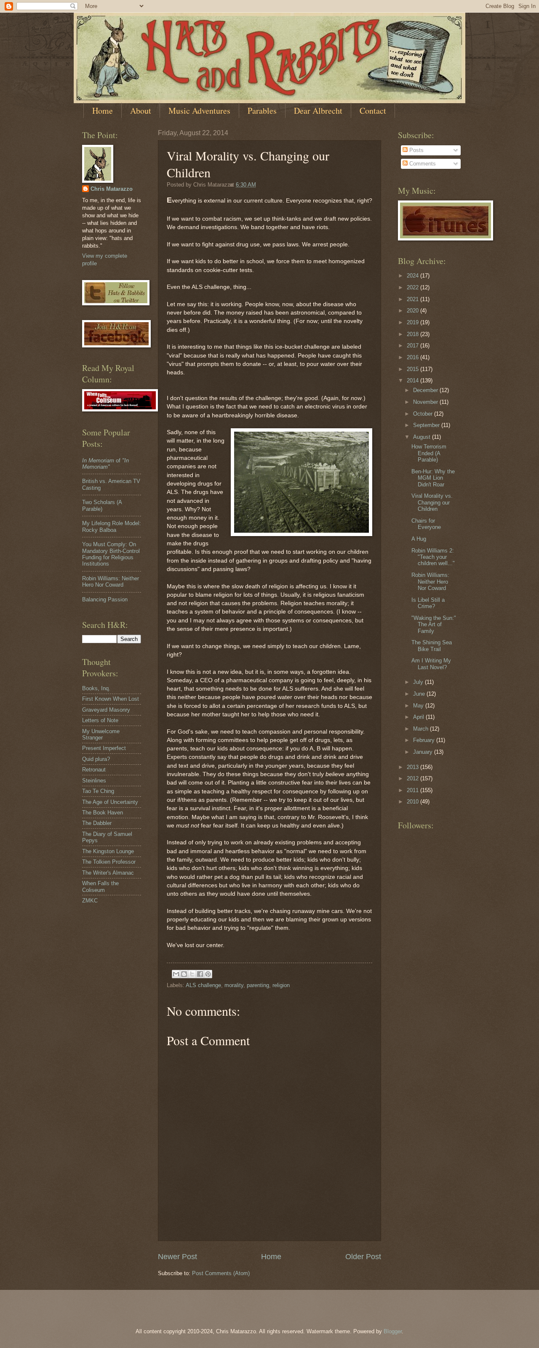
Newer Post (177, 1256)
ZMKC (90, 900)
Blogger (393, 1331)
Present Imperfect (104, 748)
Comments (422, 163)
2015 (413, 369)
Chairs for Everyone (426, 524)
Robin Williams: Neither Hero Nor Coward (110, 581)
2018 (413, 334)
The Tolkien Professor (109, 862)
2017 (413, 345)
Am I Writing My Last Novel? (431, 663)
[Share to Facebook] (200, 974)
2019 (413, 322)
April (419, 717)
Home (102, 110)
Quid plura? (96, 759)
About (140, 110)
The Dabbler (97, 823)
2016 (413, 357)
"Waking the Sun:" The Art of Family (433, 624)
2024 (413, 275)
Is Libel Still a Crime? (428, 603)
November (426, 402)
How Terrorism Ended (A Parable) (428, 453)
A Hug (418, 539)
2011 (413, 790)
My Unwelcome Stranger (101, 734)
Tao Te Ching (98, 791)
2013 (413, 767)
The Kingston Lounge (108, 851)
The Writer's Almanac (108, 873)
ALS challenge (203, 985)
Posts (416, 150)
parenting (258, 985)
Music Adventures (199, 110)
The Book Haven (102, 812)
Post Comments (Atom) (221, 1273)
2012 (413, 778)
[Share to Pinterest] (208, 974)
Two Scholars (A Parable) (102, 505)
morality (233, 985)
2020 (413, 310)
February (424, 740)
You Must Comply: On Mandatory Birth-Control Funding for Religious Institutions (111, 554)
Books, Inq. (96, 688)
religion (281, 985)
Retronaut (94, 769)
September (427, 425)
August (422, 437)
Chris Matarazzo (112, 189)
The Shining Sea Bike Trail (431, 645)
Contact (373, 110)
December (426, 390)
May (419, 705)
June (420, 694)
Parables (262, 110)
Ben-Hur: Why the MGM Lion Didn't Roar (433, 478)
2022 (413, 287)
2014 (413, 380)
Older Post (363, 1256)
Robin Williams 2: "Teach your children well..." (433, 557)
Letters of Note (100, 720)
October (423, 414)
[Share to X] (192, 974)
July (419, 682)
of (105, 463)
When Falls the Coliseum (100, 886)
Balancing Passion (105, 599)
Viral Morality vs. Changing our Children (432, 502)
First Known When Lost (110, 699)
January (423, 752)
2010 (413, 801)
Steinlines (94, 780)
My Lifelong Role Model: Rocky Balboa (111, 526)
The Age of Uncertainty (110, 802)
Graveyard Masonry (106, 710)
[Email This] (176, 974)
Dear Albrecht (318, 110)
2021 (413, 299)
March (421, 729)
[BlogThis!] (184, 974)
